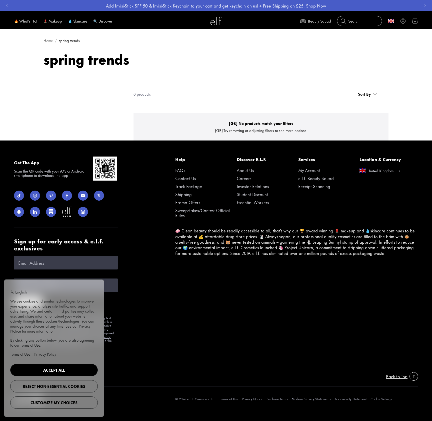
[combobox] (368, 94)
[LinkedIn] (35, 212)
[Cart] (415, 21)
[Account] (403, 21)
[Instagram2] (83, 212)
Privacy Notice (252, 399)
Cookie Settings (381, 399)
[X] (99, 196)
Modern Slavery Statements (311, 399)
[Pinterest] (51, 196)
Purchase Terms (277, 399)
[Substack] (51, 212)
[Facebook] (67, 196)
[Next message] (425, 6)
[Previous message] (7, 6)
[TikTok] (19, 196)
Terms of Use (229, 399)
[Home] (216, 21)
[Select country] (391, 21)
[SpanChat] (19, 212)
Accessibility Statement (351, 399)
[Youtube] (83, 196)
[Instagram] (35, 196)
